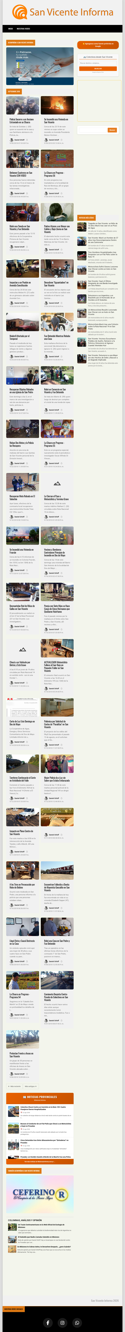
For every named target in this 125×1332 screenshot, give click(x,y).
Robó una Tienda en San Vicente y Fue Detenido (20, 227)
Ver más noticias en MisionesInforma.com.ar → (40, 1162)
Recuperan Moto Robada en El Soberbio (22, 497)
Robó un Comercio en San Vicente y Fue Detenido (55, 391)
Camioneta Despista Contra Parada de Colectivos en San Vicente (56, 997)
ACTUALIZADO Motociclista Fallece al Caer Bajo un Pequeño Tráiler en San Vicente (55, 666)
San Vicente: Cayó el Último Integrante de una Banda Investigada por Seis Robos (102, 283)
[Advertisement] (24, 1276)
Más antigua (30, 1086)
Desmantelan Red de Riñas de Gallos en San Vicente (22, 607)
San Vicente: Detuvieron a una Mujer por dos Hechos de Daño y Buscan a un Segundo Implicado (103, 357)
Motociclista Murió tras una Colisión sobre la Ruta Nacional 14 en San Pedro (103, 326)
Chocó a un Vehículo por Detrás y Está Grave (20, 663)
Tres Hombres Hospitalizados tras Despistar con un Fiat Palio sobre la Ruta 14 (102, 254)
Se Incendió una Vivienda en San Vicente (56, 121)
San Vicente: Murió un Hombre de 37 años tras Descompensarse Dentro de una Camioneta (103, 240)
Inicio (10, 28)
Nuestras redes (23, 28)
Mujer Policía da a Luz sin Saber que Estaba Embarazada (57, 779)
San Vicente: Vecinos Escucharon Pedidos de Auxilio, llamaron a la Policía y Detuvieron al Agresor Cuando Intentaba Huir (102, 342)
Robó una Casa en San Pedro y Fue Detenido (57, 942)
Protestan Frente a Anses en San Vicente (21, 1055)
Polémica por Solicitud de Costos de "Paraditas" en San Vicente (56, 724)
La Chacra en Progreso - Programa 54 (20, 995)
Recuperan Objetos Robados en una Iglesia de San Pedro (22, 391)
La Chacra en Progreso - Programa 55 (54, 444)
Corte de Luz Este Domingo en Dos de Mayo (22, 723)
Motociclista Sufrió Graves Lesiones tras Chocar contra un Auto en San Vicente (103, 269)
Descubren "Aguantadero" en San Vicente (56, 284)
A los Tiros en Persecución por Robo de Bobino (22, 886)
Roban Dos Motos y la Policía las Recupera (22, 444)
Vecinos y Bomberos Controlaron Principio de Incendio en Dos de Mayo (54, 552)
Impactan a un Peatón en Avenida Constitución (20, 284)
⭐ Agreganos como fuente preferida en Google (98, 45)
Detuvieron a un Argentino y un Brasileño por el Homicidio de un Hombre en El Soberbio (101, 297)
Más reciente (15, 1086)
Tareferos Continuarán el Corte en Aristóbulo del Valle (23, 779)
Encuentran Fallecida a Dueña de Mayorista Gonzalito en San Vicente (57, 887)
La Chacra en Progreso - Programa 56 (54, 174)
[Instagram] (62, 1323)
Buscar (112, 130)
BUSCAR (98, 69)
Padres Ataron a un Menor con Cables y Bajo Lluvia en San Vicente (57, 229)
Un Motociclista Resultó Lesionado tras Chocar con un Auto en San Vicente (102, 312)
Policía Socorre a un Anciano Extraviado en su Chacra (22, 121)
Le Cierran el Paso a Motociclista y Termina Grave (56, 497)
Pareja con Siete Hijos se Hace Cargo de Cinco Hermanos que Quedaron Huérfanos (57, 608)
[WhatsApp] (77, 1323)
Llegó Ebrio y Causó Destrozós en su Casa (22, 942)
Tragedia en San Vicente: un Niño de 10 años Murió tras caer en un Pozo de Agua (103, 225)
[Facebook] (48, 1323)
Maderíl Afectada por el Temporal (19, 337)
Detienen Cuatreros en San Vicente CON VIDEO (21, 174)
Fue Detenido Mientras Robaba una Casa (57, 337)
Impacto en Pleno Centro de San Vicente (21, 832)
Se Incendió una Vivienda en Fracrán (22, 551)
